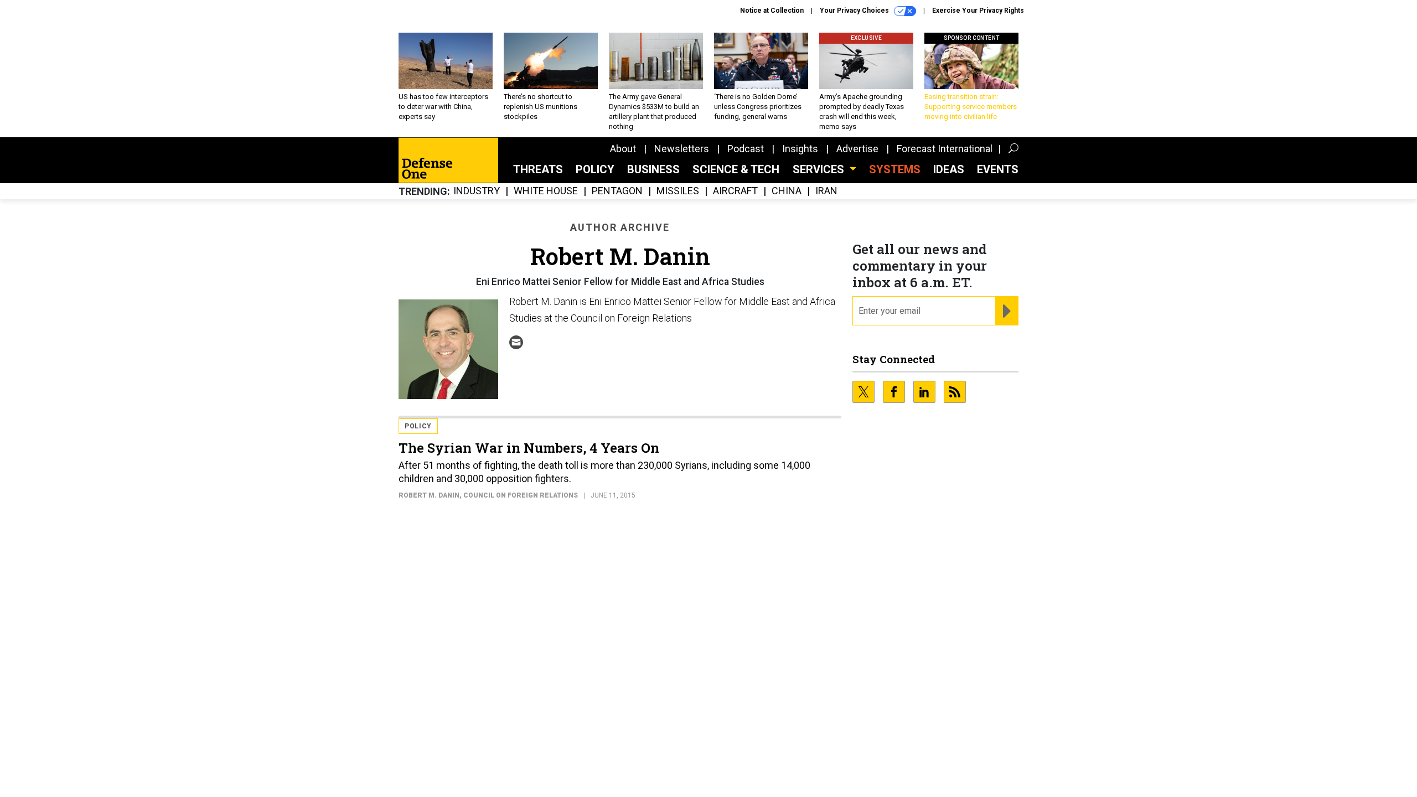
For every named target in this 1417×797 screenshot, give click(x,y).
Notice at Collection (772, 10)
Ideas (948, 169)
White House (546, 191)
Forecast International (944, 148)
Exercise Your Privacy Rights (978, 10)
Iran (826, 191)
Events (997, 169)
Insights (800, 148)
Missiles (677, 191)
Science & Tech (735, 169)
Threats (538, 169)
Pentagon (617, 191)
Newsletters (681, 148)
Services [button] (820, 169)
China (786, 191)
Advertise (857, 148)
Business (653, 169)
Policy (595, 169)
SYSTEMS (894, 169)
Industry (476, 191)
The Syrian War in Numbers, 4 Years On (529, 448)
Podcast (745, 148)
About (623, 148)
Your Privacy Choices (855, 10)
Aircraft (735, 191)
